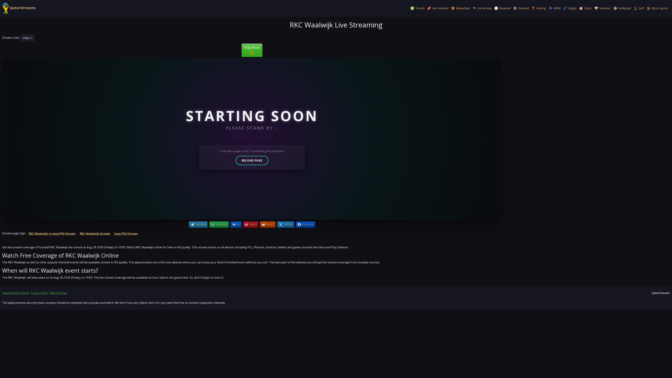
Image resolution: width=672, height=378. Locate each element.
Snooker (605, 8)
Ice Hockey (485, 8)
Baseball (504, 8)
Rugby (572, 8)
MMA (557, 8)
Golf (641, 8)
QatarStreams (22, 7)
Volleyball (624, 8)
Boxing (541, 8)
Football (523, 8)
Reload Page (252, 160)
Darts (588, 8)
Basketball (463, 8)
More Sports (660, 8)
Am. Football (440, 8)
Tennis (420, 8)
